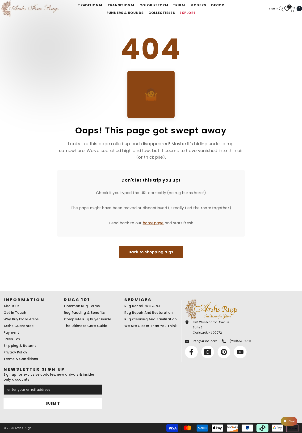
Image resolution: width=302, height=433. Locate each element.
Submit (53, 403)
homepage (153, 223)
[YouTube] (240, 352)
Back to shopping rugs (151, 252)
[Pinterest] (224, 352)
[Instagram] (207, 352)
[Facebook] (191, 352)
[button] (289, 421)
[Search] (281, 8)
